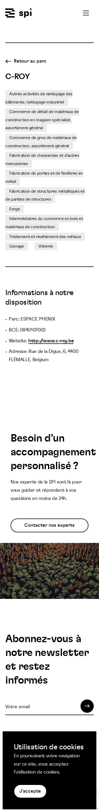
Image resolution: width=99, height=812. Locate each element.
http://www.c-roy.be (51, 341)
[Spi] (18, 13)
